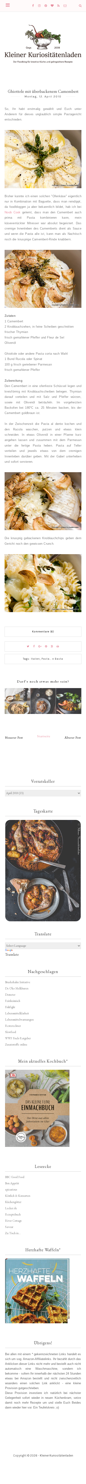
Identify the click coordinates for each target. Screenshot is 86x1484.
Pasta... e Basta (52, 658)
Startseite (43, 736)
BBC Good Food (14, 1177)
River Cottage (13, 1221)
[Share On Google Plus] (40, 646)
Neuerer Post (14, 738)
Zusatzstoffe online (16, 1044)
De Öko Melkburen (16, 988)
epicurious (11, 1189)
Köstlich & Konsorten (17, 1196)
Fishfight (10, 1007)
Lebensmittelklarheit (17, 1013)
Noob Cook (13, 212)
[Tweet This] (28, 646)
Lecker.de (11, 1208)
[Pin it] (46, 646)
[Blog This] (52, 646)
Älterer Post (73, 738)
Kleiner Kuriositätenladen (56, 1455)
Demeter (10, 995)
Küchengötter (13, 1202)
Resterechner (13, 1026)
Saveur (9, 1227)
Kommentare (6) (43, 631)
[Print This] (58, 646)
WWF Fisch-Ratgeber (18, 1038)
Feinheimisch (12, 1001)
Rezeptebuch (13, 1214)
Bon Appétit (12, 1183)
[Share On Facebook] (34, 646)
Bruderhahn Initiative (17, 982)
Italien (35, 658)
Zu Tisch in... (13, 1233)
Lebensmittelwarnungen (19, 1020)
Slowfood (10, 1032)
